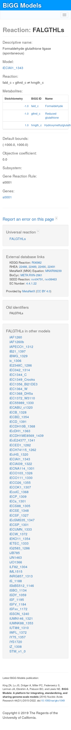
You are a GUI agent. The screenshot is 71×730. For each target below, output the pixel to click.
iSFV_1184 (17, 604)
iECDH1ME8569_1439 (26, 435)
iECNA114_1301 (22, 468)
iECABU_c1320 (21, 407)
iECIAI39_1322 (20, 463)
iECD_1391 (18, 421)
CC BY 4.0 (43, 291)
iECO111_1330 (21, 477)
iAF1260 (15, 337)
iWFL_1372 (18, 632)
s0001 (7, 197)
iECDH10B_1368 (22, 426)
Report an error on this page (29, 219)
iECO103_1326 (21, 472)
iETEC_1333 (19, 543)
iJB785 (14, 552)
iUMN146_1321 (21, 618)
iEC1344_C (18, 374)
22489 (32, 266)
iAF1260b (16, 341)
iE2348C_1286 (20, 365)
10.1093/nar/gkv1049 (53, 700)
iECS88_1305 (19, 505)
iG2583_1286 (19, 548)
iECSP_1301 (19, 524)
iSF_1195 (16, 599)
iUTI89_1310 (19, 627)
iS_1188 (15, 580)
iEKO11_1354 (19, 538)
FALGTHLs (17, 238)
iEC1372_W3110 (22, 398)
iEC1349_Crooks (22, 379)
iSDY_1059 (17, 594)
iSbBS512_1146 (21, 585)
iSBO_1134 (18, 590)
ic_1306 (15, 360)
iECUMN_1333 (20, 529)
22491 (51, 266)
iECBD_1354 (19, 416)
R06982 (37, 262)
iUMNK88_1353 (21, 623)
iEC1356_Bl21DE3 (23, 384)
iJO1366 (15, 562)
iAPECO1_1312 (21, 346)
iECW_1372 (18, 533)
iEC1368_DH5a (21, 393)
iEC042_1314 (19, 369)
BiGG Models (22, 5)
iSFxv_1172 (18, 608)
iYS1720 (15, 641)
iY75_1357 (17, 637)
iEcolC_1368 (19, 491)
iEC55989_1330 (21, 402)
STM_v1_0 (17, 651)
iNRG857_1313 (21, 576)
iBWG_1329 (18, 355)
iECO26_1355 (20, 482)
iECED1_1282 (20, 445)
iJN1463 (15, 557)
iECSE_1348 (19, 510)
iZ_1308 (15, 646)
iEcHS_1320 (18, 454)
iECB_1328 (18, 412)
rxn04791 (37, 279)
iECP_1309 (18, 496)
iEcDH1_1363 (19, 430)
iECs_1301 (17, 501)
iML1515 (15, 571)
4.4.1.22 (31, 283)
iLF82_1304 (18, 566)
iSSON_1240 (19, 613)
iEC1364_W (18, 388)
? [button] (56, 218)
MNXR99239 (53, 270)
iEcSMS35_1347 (22, 519)
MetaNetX (28, 291)
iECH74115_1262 (22, 449)
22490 (42, 266)
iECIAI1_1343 (13, 67)
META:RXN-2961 (31, 275)
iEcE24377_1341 (22, 440)
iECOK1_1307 (20, 487)
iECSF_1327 (19, 515)
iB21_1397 (17, 351)
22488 (23, 266)
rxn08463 (51, 279)
